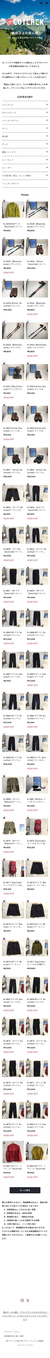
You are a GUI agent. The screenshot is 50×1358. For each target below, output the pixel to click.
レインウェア (7, 105)
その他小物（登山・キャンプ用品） (17, 176)
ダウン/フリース (9, 113)
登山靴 (5, 136)
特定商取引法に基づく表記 (14, 1336)
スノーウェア (7, 160)
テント (5, 128)
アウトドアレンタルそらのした (34, 1312)
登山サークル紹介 (11, 1312)
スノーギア (7, 168)
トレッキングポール (10, 183)
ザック (5, 144)
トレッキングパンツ (10, 120)
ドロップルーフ (9, 1316)
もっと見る (25, 1190)
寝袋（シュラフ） (9, 152)
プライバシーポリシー (12, 1332)
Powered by (22, 1345)
